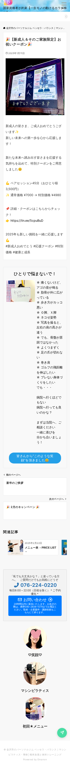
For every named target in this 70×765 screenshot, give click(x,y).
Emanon (42, 759)
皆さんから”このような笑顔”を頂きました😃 (35, 458)
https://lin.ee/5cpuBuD (26, 220)
